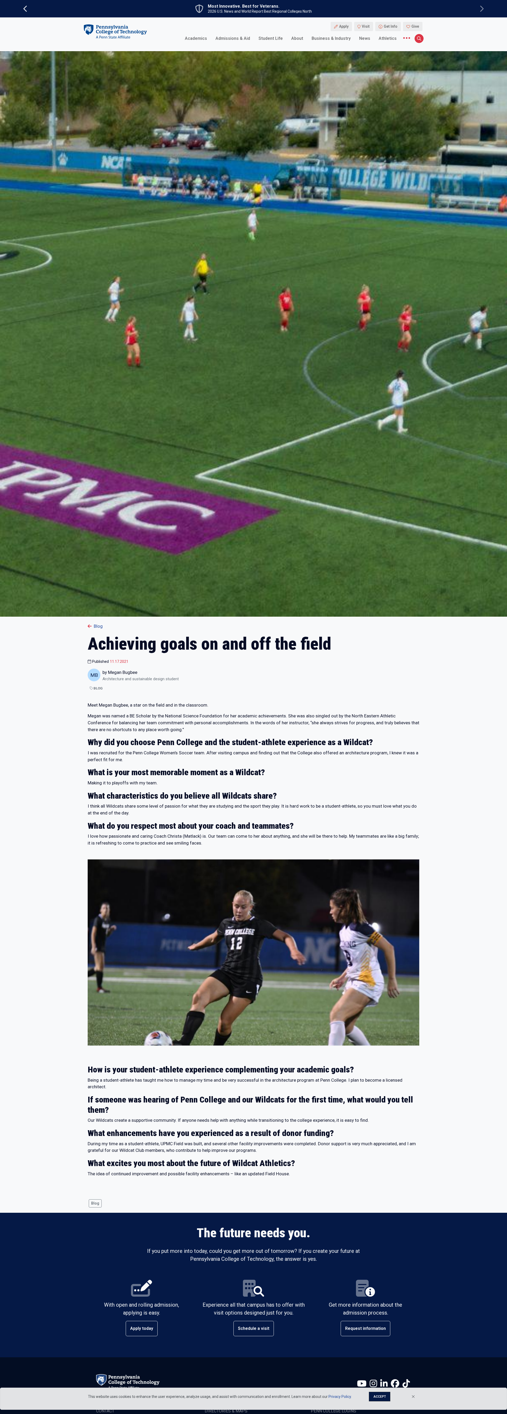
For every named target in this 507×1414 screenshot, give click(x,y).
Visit (366, 26)
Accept (379, 1396)
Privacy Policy (339, 1396)
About (297, 38)
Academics (196, 38)
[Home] (115, 31)
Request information (365, 1328)
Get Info (390, 26)
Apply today (141, 1328)
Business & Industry (331, 38)
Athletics (388, 38)
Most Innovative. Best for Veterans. (243, 6)
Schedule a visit (253, 1328)
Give (415, 26)
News (364, 38)
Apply (344, 26)
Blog (98, 626)
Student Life (271, 38)
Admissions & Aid (232, 38)
